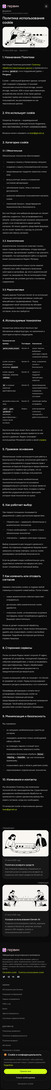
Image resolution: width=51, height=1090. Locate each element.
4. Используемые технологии (21, 320)
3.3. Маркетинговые (13, 289)
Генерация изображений (12, 994)
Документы (6, 11)
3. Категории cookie (15, 142)
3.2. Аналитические (13, 240)
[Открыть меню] (46, 6)
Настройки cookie (9, 972)
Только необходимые (25, 1077)
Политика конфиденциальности (14, 1036)
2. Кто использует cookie (18, 113)
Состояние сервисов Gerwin (13, 1018)
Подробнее (8, 1065)
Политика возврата (10, 1041)
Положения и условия (11, 1050)
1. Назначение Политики (18, 57)
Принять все (25, 1071)
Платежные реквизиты (11, 1031)
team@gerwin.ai (37, 133)
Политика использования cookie (31, 972)
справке (42, 440)
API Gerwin (6, 1045)
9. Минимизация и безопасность (24, 716)
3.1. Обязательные (12, 150)
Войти (4, 1009)
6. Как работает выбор (17, 505)
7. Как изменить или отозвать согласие (21, 577)
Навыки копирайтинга (11, 999)
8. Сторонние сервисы (17, 648)
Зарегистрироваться (10, 1013)
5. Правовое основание (17, 449)
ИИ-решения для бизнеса (12, 989)
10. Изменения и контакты (19, 779)
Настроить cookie (25, 1084)
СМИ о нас (6, 1004)
